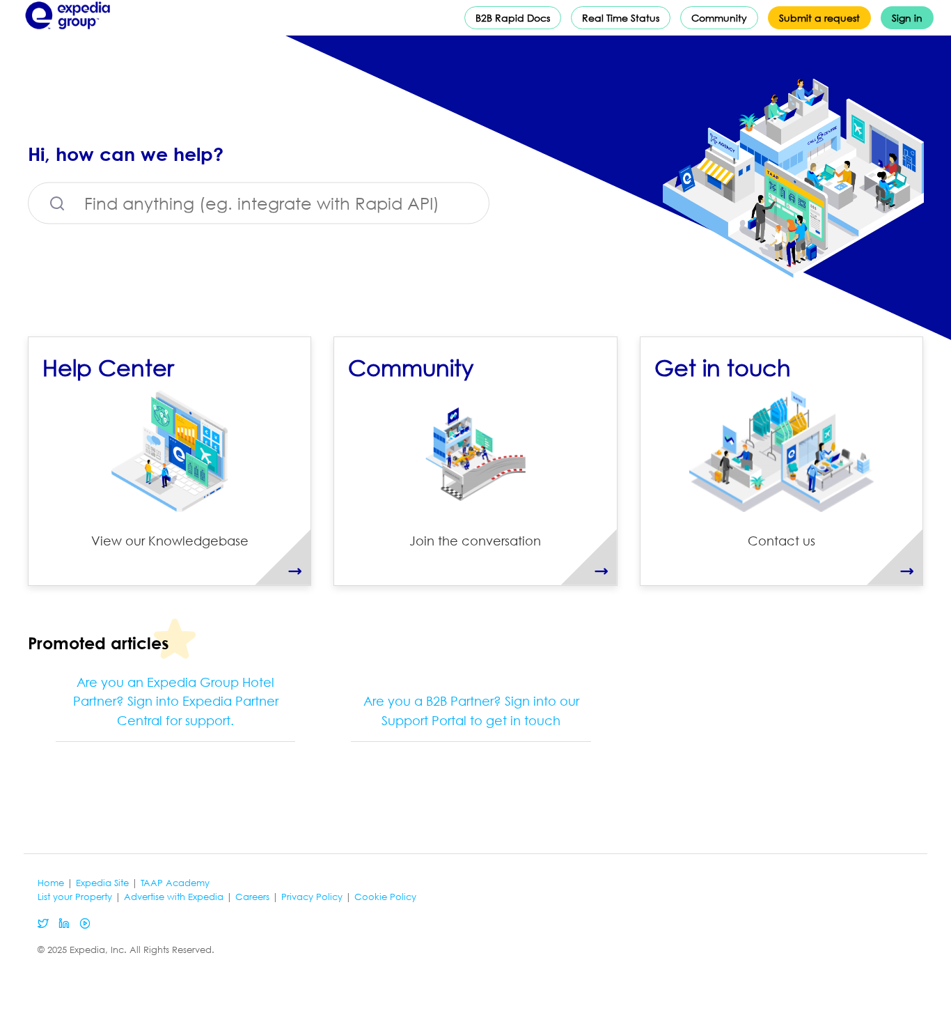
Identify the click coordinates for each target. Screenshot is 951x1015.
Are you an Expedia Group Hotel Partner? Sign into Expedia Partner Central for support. (175, 701)
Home (51, 883)
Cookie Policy (385, 897)
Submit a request (819, 18)
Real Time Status (620, 18)
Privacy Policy (312, 897)
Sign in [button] (907, 18)
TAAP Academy (175, 883)
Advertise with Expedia (173, 897)
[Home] (67, 32)
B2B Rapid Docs (512, 18)
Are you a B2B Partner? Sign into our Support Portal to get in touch (471, 710)
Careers (252, 897)
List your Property (75, 897)
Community (719, 18)
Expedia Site (102, 883)
